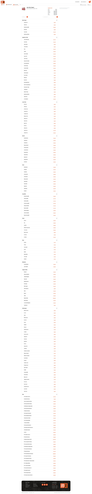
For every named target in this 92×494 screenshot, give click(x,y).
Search (3, 4)
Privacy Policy (30, 492)
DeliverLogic (69, 492)
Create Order (16, 4)
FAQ (33, 492)
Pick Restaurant (9, 4)
